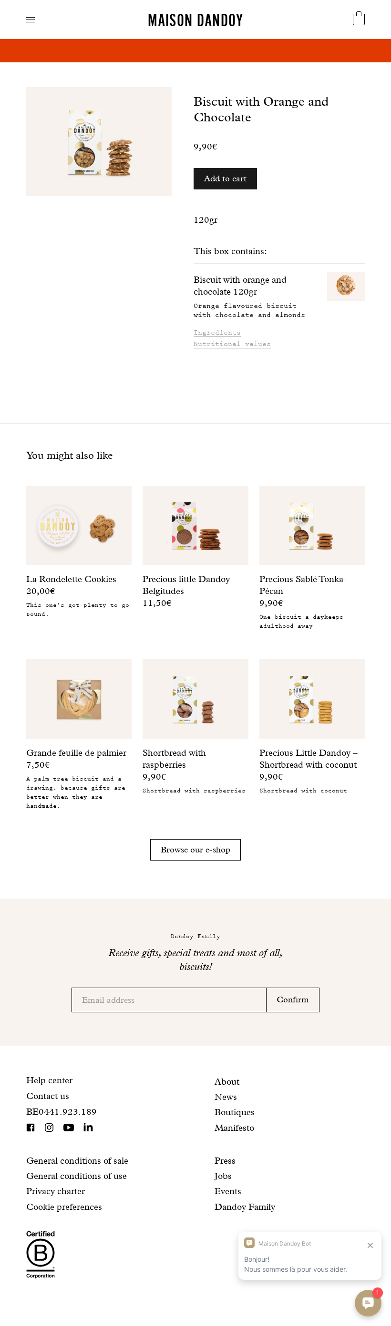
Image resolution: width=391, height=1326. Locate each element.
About (227, 1081)
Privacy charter (55, 1191)
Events (228, 1191)
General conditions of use (76, 1175)
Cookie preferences (64, 1206)
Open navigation (30, 19)
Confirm (293, 999)
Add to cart (225, 178)
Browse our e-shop (195, 849)
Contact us (47, 1095)
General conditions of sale (77, 1160)
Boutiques (235, 1112)
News (226, 1096)
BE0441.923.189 (61, 1111)
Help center (49, 1080)
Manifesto (234, 1127)
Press (225, 1160)
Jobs (223, 1175)
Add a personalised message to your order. (196, 50)
